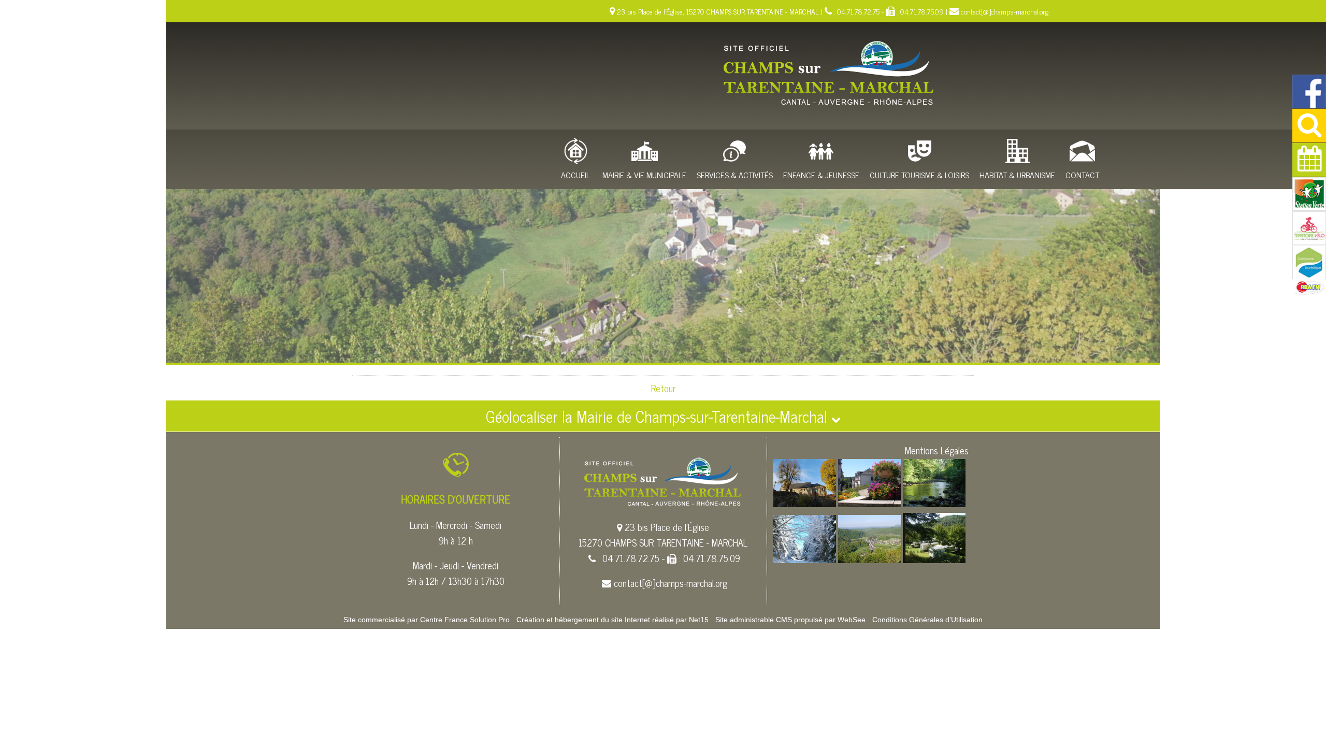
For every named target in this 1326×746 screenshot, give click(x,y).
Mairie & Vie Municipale (644, 174)
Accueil (575, 174)
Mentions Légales (937, 450)
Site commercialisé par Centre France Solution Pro (426, 619)
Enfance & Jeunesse (821, 174)
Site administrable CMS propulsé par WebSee (790, 619)
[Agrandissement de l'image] (804, 503)
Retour (663, 388)
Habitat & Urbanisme (1017, 174)
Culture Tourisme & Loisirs (919, 174)
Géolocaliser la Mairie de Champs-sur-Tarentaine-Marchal (658, 416)
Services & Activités (735, 174)
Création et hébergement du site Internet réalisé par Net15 (612, 619)
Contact (1082, 174)
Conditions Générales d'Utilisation (927, 619)
